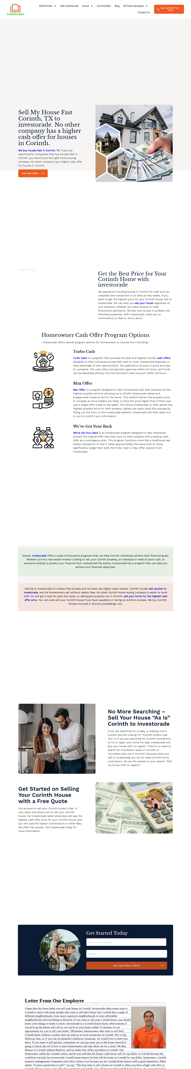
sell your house (144, 303)
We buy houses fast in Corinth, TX (39, 150)
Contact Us (144, 12)
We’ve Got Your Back (86, 432)
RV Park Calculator (133, 5)
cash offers (163, 357)
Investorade (39, 555)
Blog (117, 5)
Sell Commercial (69, 5)
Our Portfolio (104, 5)
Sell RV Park (45, 5)
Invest (85, 5)
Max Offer (79, 389)
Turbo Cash (80, 357)
